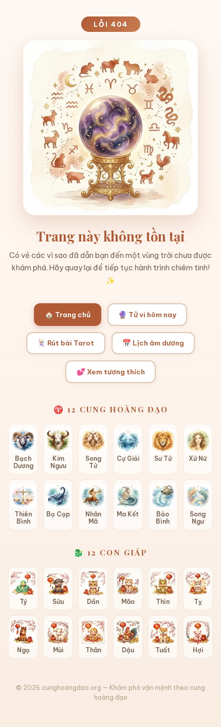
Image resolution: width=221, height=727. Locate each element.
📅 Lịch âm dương (153, 343)
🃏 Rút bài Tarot (65, 343)
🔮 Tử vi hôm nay (147, 314)
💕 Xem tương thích (111, 371)
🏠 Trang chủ (67, 314)
